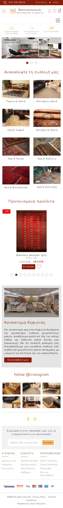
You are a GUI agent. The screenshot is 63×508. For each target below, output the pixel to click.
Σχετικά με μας (9, 461)
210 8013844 (16, 2)
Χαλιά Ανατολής (47, 187)
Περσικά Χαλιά (16, 101)
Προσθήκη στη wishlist (40, 266)
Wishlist (54, 11)
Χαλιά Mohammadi (16, 187)
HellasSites (41, 504)
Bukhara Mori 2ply (33, 255)
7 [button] (38, 275)
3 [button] (36, 63)
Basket (59, 11)
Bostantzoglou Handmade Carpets (26, 11)
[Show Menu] (58, 20)
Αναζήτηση (4, 11)
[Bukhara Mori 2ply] (33, 231)
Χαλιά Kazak (16, 159)
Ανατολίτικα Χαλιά (29, 461)
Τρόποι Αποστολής (49, 465)
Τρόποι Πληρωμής (48, 461)
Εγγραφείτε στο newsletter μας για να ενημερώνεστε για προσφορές (31, 432)
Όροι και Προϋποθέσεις (47, 473)
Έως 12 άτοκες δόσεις (51, 31)
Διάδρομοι (26, 472)
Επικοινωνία (7, 468)
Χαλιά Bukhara (46, 159)
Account (49, 11)
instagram (34, 419)
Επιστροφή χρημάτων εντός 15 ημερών (31, 32)
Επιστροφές (46, 468)
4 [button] (25, 275)
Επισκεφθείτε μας (18, 360)
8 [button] (42, 275)
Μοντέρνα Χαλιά (47, 101)
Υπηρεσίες (7, 465)
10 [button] (51, 275)
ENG (56, 2)
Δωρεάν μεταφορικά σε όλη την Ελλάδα (11, 32)
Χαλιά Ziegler (16, 130)
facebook (28, 419)
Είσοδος (41, 2)
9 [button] (47, 275)
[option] (31, 48)
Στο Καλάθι (30, 267)
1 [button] (27, 63)
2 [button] (31, 63)
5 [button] (29, 275)
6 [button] (34, 275)
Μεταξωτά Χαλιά (47, 130)
